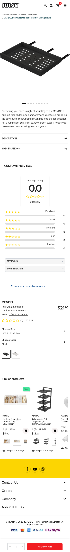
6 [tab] (39, 103)
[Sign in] (51, 5)
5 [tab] (36, 103)
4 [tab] (33, 103)
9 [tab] (47, 103)
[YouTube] (35, 469)
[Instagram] (42, 469)
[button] (35, 331)
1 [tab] (24, 103)
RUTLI (6, 415)
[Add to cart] (25, 431)
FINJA (35, 415)
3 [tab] (31, 103)
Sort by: (11, 269)
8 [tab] (44, 103)
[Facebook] (27, 469)
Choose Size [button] (8, 329)
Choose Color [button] (9, 340)
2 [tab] (28, 103)
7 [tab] (41, 103)
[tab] (35, 138)
